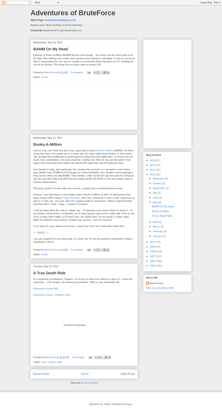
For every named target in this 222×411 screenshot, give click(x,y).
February (158, 231)
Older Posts (128, 373)
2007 (153, 256)
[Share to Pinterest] (108, 72)
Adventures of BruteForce (73, 13)
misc (43, 362)
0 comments (77, 72)
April (155, 222)
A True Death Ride (49, 273)
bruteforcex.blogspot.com (60, 20)
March (156, 226)
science (51, 362)
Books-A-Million (47, 144)
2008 (153, 251)
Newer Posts (41, 373)
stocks (44, 77)
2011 (153, 174)
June (156, 197)
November (159, 178)
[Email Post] (88, 72)
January (157, 236)
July (155, 192)
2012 (153, 169)
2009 (153, 246)
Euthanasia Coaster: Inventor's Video (52, 295)
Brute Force (50, 72)
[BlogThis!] (98, 72)
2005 (153, 265)
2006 (153, 261)
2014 (153, 160)
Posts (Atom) (91, 383)
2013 (153, 165)
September (159, 188)
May (155, 202)
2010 (153, 242)
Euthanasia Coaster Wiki (45, 288)
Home (85, 373)
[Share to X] (101, 72)
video (59, 362)
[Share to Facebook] (104, 72)
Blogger (128, 404)
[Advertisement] (84, 105)
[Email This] (95, 72)
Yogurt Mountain (71, 198)
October (157, 183)
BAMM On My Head (50, 49)
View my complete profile (159, 287)
